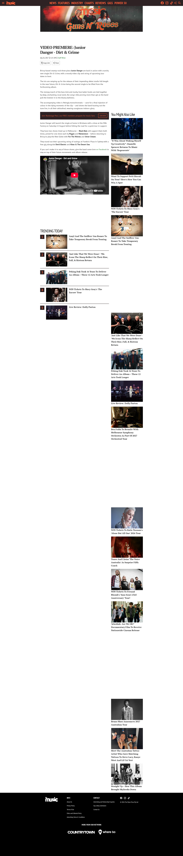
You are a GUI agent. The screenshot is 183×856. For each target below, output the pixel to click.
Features (64, 3)
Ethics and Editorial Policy (74, 813)
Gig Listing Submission (99, 805)
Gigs (110, 3)
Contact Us (96, 809)
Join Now (103, 116)
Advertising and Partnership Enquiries (104, 802)
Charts (89, 3)
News (53, 3)
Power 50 (120, 3)
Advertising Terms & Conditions (76, 817)
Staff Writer (62, 58)
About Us (69, 802)
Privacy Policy (71, 805)
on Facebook (101, 149)
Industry (77, 3)
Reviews (100, 3)
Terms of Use (70, 809)
